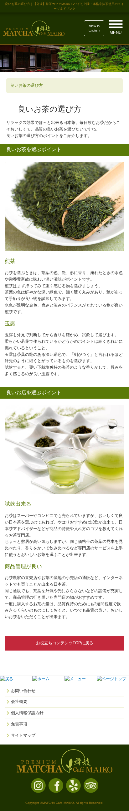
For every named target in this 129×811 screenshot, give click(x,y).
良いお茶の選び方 (26, 85)
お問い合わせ (23, 690)
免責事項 (19, 724)
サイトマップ (23, 735)
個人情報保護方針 (27, 712)
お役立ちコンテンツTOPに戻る (64, 643)
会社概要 (19, 701)
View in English (94, 28)
